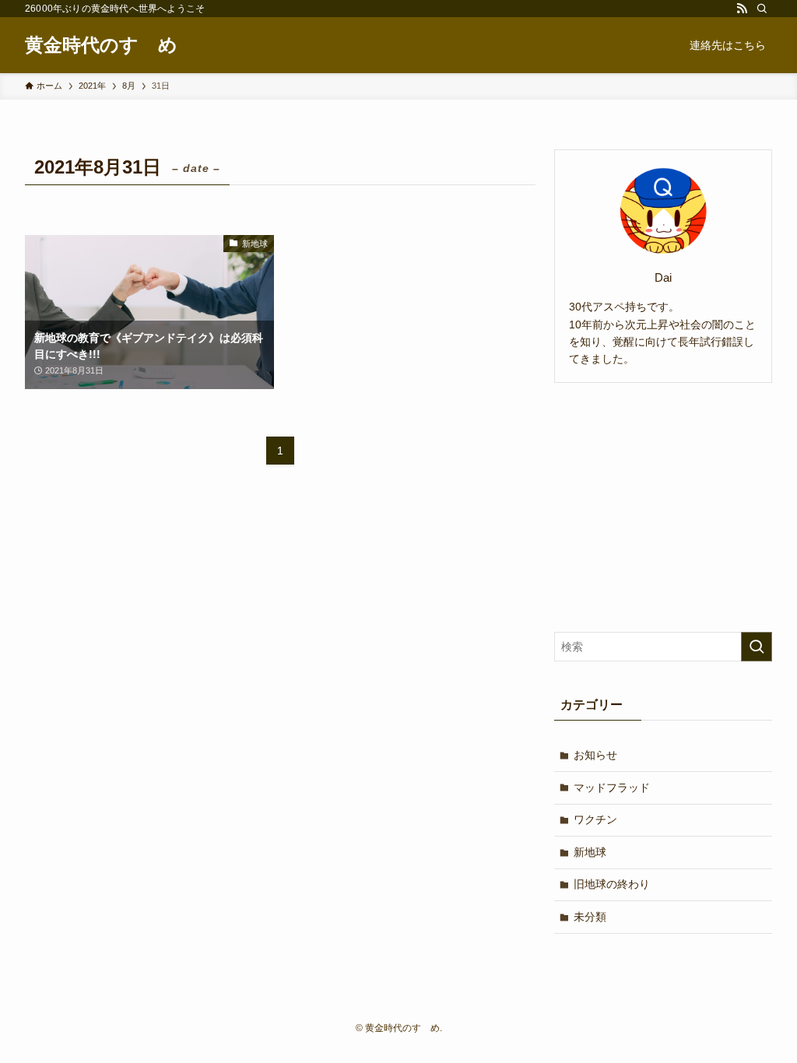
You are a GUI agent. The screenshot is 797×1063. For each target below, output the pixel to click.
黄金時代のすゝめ (101, 45)
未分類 (590, 916)
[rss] (742, 8)
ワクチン (595, 819)
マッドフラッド (612, 787)
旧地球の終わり (612, 884)
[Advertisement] (663, 507)
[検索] (762, 8)
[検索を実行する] (756, 646)
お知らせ (595, 755)
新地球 (590, 852)
